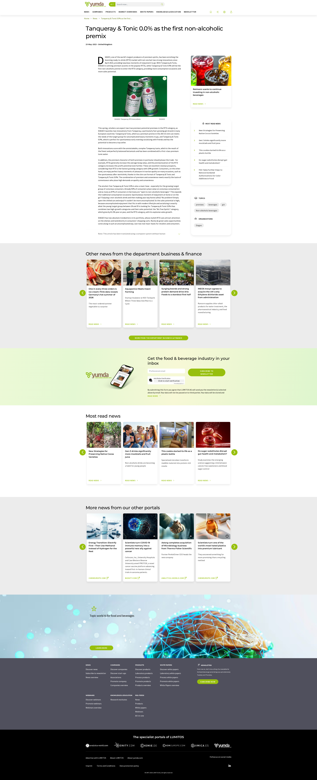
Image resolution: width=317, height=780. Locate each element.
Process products (142, 677)
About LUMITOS (117, 758)
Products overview (143, 685)
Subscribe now (207, 681)
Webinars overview (93, 707)
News (137, 699)
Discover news (92, 669)
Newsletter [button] (190, 12)
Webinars (139, 711)
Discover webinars (93, 699)
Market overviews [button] (128, 12)
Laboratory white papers (170, 673)
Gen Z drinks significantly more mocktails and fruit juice (212, 141)
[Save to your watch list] (210, 12)
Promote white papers (169, 681)
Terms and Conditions (106, 766)
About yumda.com (135, 758)
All (111, 4)
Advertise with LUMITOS (96, 758)
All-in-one (139, 715)
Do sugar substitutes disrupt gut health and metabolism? (213, 161)
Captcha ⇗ (179, 383)
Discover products (142, 669)
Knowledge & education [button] (168, 12)
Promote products (143, 681)
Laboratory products (144, 673)
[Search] (162, 4)
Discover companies (118, 669)
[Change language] (224, 12)
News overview (92, 677)
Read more (153, 396)
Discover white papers (169, 669)
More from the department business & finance (158, 338)
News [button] (86, 12)
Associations (115, 677)
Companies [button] (97, 12)
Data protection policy (129, 766)
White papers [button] (147, 12)
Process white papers (169, 677)
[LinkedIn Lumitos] (229, 766)
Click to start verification (169, 381)
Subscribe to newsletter (206, 372)
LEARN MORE (101, 648)
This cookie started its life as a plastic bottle (212, 151)
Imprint (89, 766)
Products (139, 703)
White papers (140, 707)
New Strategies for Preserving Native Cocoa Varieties (212, 131)
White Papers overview (169, 685)
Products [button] (111, 12)
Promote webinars (94, 703)
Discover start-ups (118, 673)
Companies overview (119, 685)
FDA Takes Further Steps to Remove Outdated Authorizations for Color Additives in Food (210, 174)
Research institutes (118, 699)
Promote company (118, 681)
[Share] (217, 12)
